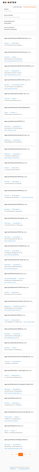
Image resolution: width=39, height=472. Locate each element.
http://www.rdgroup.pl (10, 268)
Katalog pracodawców (29, 7)
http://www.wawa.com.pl (11, 338)
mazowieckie (16, 126)
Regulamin (13, 469)
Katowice (7, 57)
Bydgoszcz (7, 306)
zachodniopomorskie (18, 85)
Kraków (6, 43)
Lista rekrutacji (17, 7)
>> (4, 457)
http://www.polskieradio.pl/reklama (13, 448)
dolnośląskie (16, 140)
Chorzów (6, 98)
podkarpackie (16, 361)
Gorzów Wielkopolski (10, 278)
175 (16, 454)
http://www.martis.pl (10, 130)
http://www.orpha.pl (27, 197)
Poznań (6, 71)
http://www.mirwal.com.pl (11, 158)
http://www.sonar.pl (10, 282)
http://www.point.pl (10, 241)
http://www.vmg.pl (29, 322)
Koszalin (6, 85)
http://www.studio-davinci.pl (12, 310)
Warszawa (7, 126)
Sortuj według (9, 27)
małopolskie (14, 43)
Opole (6, 112)
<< (4, 454)
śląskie (14, 57)
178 (29, 454)
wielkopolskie (15, 71)
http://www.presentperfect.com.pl (13, 393)
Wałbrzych (7, 140)
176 (21, 454)
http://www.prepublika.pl (11, 255)
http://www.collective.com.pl (12, 75)
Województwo (9, 21)
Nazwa (6, 9)
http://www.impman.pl (10, 88)
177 (25, 454)
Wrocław (6, 181)
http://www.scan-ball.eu (11, 421)
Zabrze (6, 431)
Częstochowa (8, 417)
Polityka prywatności (24, 469)
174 (12, 454)
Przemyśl (7, 361)
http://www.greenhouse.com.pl (13, 61)
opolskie (13, 112)
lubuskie (21, 278)
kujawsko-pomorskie (19, 306)
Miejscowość (8, 15)
